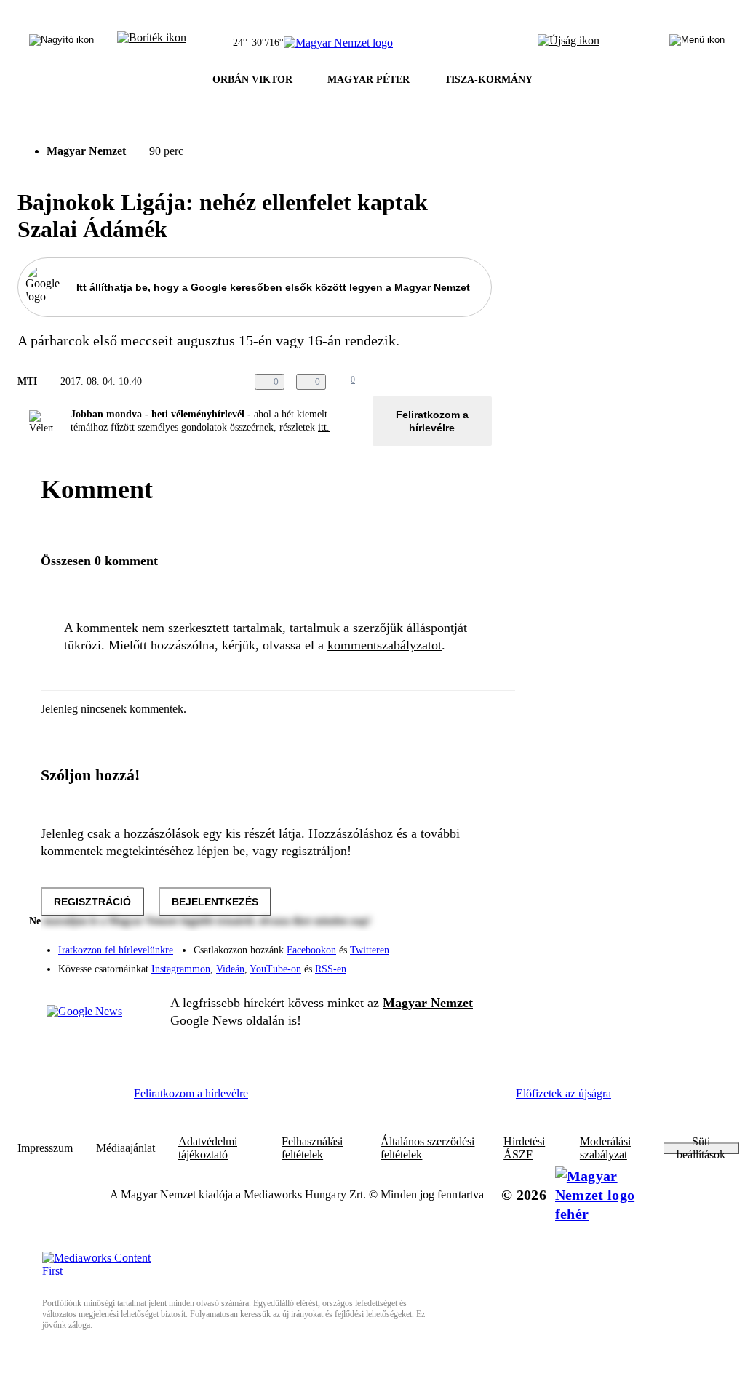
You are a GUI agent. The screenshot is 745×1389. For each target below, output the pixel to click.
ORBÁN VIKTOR (252, 79)
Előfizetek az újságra (563, 1093)
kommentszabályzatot (384, 645)
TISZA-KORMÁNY (489, 79)
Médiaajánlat (125, 1148)
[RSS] (471, 963)
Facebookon (311, 950)
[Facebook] (413, 943)
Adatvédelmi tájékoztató (207, 1148)
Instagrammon (180, 969)
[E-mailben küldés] (425, 382)
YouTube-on (275, 969)
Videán (230, 969)
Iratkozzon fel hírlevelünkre (115, 950)
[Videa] (413, 963)
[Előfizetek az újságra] (568, 43)
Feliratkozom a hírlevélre (432, 421)
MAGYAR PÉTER (368, 79)
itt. (324, 427)
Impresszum (45, 1148)
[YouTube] (442, 963)
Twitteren (369, 950)
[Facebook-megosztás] (483, 382)
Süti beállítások (701, 1148)
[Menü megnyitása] (697, 43)
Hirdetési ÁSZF (524, 1148)
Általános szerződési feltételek (427, 1148)
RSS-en (330, 969)
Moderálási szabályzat (605, 1148)
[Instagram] (442, 943)
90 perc (166, 151)
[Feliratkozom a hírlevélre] (151, 42)
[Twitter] (471, 943)
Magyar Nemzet (86, 151)
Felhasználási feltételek (312, 1148)
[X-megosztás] (454, 382)
